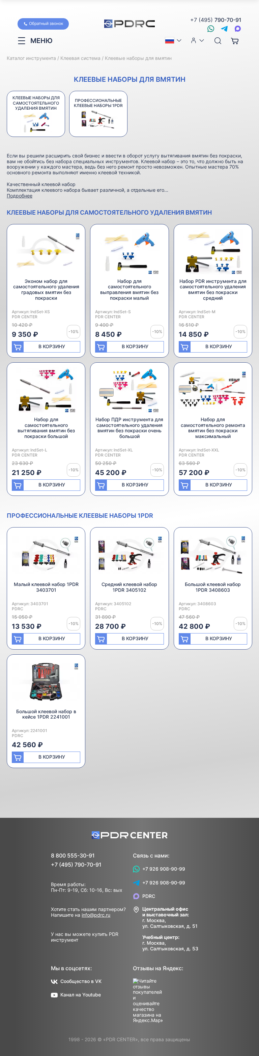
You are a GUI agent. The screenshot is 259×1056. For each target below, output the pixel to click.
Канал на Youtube (80, 994)
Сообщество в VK (81, 981)
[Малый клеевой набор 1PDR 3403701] (46, 557)
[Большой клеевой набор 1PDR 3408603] (213, 557)
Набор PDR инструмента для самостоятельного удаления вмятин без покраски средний (213, 289)
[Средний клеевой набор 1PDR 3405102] (129, 557)
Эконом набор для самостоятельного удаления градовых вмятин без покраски (46, 289)
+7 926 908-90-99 (163, 869)
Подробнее (19, 195)
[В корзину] (234, 40)
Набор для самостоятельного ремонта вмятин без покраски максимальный (213, 427)
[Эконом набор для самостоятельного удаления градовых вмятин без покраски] (46, 254)
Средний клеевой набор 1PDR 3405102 (129, 587)
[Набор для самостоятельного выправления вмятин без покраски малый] (129, 254)
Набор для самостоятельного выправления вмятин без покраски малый (129, 289)
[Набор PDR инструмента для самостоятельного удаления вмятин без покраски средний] (213, 254)
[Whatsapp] (210, 28)
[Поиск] (217, 40)
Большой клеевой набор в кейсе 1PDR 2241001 (46, 714)
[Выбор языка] (173, 40)
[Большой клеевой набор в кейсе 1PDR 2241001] (46, 684)
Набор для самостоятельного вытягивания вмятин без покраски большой (46, 427)
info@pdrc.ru (96, 915)
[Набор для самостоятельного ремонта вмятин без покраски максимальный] (213, 392)
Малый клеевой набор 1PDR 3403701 (46, 587)
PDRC (148, 896)
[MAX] (237, 28)
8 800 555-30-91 (73, 855)
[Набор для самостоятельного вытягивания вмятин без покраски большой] (46, 392)
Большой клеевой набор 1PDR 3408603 (213, 587)
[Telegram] (224, 28)
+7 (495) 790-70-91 (76, 865)
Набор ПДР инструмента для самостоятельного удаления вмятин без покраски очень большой (129, 427)
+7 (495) (215, 20)
